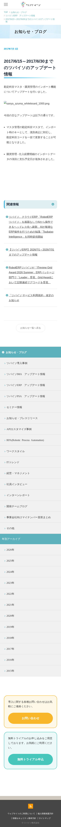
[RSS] (30, 806)
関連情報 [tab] (13, 204)
